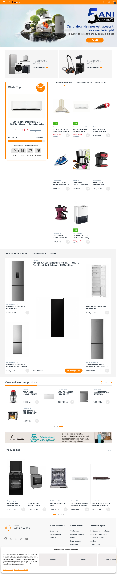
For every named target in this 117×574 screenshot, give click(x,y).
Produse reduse (64, 82)
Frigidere (52, 253)
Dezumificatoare (78, 233)
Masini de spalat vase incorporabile (56, 501)
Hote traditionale (76, 501)
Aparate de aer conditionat (81, 127)
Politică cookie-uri (8, 570)
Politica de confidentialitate (21, 570)
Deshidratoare (27, 408)
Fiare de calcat (57, 180)
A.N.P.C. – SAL (95, 544)
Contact (53, 538)
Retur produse (75, 541)
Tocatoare (26, 390)
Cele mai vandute (84, 82)
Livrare (72, 538)
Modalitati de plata (77, 534)
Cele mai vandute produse (15, 253)
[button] (54, 426)
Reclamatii (74, 544)
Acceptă (53, 560)
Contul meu (74, 531)
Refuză (83, 560)
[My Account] (109, 2)
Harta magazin (55, 534)
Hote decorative (58, 127)
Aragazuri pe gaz (12, 501)
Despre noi (54, 531)
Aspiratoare (96, 127)
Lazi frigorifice (62, 390)
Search (104, 2)
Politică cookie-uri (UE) (99, 534)
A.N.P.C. (93, 541)
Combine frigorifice (38, 253)
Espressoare (97, 180)
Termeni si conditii (97, 538)
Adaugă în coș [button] (67, 135)
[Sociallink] (5, 538)
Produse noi (100, 82)
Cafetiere (76, 180)
